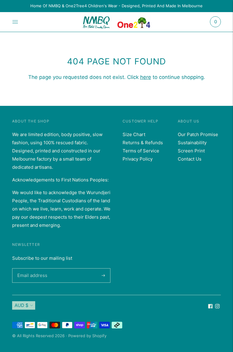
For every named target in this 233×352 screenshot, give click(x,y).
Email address (31, 268)
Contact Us (189, 159)
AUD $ (22, 305)
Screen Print (191, 151)
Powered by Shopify (87, 335)
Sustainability (192, 142)
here (145, 77)
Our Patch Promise (198, 134)
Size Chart (134, 134)
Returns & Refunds (143, 142)
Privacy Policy (138, 159)
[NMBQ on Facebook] (210, 307)
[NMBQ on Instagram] (217, 307)
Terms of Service (141, 151)
